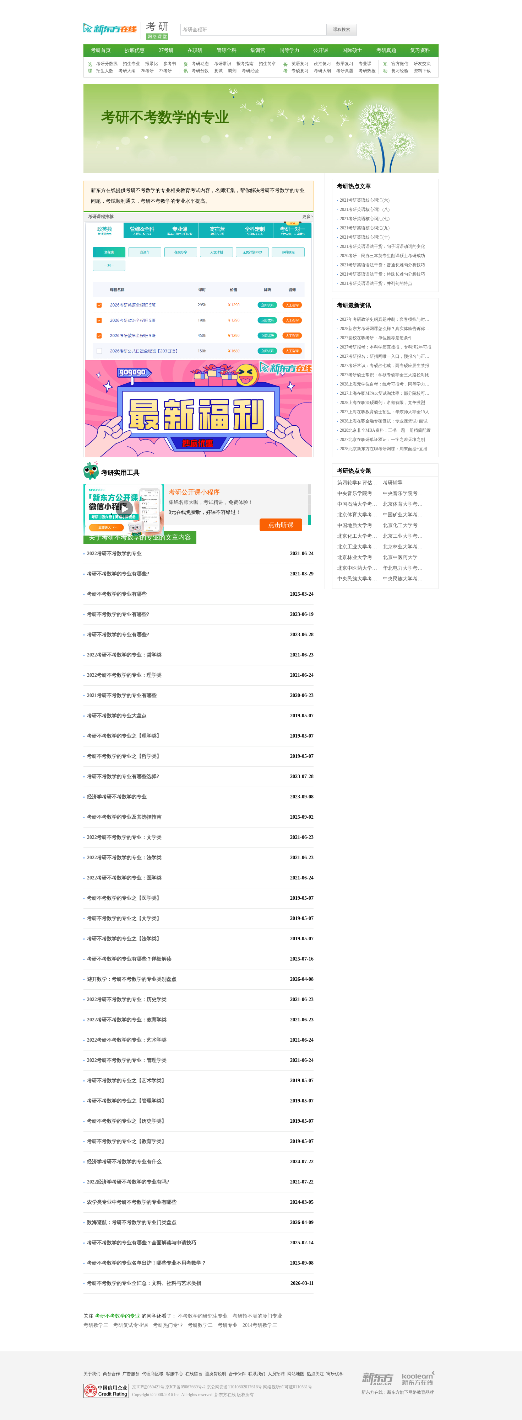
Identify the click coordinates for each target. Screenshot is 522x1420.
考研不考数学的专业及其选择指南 (124, 817)
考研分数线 (107, 63)
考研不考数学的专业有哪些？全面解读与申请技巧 (141, 1242)
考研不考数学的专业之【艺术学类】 (127, 1080)
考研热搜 (367, 70)
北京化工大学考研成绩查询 (405, 525)
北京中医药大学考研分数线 (359, 568)
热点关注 (315, 1373)
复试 (218, 70)
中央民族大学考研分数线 (405, 578)
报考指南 (245, 63)
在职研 (194, 50)
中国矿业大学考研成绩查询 (405, 514)
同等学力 (289, 50)
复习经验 (399, 70)
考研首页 (101, 50)
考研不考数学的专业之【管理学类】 (127, 1100)
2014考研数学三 (260, 1325)
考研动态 (200, 63)
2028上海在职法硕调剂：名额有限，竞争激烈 (382, 402)
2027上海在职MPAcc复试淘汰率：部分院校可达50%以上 (393, 393)
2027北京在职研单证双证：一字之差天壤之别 (382, 439)
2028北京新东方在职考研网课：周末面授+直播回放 (388, 448)
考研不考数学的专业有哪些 (117, 594)
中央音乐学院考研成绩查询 (359, 493)
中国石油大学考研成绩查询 (359, 504)
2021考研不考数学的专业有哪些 (122, 695)
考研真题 (386, 50)
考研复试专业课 (130, 1325)
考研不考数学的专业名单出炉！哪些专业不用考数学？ (146, 1263)
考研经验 (250, 70)
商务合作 (111, 1373)
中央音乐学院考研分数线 (405, 493)
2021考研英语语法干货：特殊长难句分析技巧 (382, 274)
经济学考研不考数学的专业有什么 (124, 1161)
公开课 (320, 50)
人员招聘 (276, 1373)
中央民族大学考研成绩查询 (359, 578)
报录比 (151, 63)
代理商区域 (152, 1373)
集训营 (257, 50)
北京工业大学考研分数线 (359, 546)
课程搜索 (341, 29)
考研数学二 (200, 1325)
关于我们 (91, 1373)
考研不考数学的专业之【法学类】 (124, 938)
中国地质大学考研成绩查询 (359, 525)
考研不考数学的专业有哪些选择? (123, 776)
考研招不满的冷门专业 (257, 1316)
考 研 (157, 26)
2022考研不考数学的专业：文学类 (124, 837)
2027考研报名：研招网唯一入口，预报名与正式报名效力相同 (397, 356)
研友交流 (422, 63)
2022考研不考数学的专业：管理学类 (127, 1060)
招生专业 (131, 63)
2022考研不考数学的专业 (114, 553)
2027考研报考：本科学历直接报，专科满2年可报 (385, 347)
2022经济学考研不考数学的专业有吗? (128, 1182)
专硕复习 (300, 70)
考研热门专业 (168, 1325)
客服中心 (174, 1373)
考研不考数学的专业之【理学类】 (124, 736)
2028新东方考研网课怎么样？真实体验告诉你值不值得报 (393, 328)
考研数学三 (95, 1325)
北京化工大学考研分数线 (359, 536)
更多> (307, 216)
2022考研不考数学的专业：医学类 (124, 878)
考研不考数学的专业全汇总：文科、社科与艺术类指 (144, 1283)
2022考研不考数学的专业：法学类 (124, 857)
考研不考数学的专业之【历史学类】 (127, 1121)
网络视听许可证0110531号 (287, 1386)
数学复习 (344, 63)
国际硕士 (352, 50)
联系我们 (256, 1373)
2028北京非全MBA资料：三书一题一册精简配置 (385, 430)
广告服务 (131, 1373)
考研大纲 (127, 70)
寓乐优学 (334, 1373)
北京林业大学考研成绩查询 (405, 546)
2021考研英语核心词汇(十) (365, 237)
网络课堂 (158, 36)
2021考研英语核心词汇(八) (365, 209)
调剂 (232, 70)
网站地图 (295, 1373)
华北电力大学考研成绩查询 (405, 568)
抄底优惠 (135, 50)
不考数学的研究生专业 (203, 1316)
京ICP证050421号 (148, 1386)
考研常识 (222, 63)
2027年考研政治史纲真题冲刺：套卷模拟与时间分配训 (391, 319)
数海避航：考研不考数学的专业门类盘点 (131, 1222)
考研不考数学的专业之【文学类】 (124, 918)
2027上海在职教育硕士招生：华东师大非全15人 (384, 411)
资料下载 (422, 70)
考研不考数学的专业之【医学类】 (124, 898)
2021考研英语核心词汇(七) (365, 218)
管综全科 (226, 50)
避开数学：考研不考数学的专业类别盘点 (131, 979)
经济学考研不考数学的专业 (117, 796)
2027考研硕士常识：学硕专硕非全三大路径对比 (384, 374)
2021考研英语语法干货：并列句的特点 (376, 283)
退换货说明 (215, 1373)
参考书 (169, 63)
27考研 (166, 50)
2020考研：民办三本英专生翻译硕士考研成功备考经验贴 (393, 255)
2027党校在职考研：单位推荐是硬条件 (376, 337)
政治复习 (322, 63)
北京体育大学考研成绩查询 (405, 504)
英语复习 (300, 63)
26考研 (147, 70)
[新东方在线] (110, 37)
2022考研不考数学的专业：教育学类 (127, 1019)
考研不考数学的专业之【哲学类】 (124, 756)
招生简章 (267, 63)
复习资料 (420, 50)
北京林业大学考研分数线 (359, 557)
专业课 (365, 63)
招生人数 (104, 70)
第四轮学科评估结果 (359, 482)
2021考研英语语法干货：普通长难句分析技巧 (382, 264)
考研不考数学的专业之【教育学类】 (127, 1141)
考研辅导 (393, 482)
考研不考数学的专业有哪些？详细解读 (129, 959)
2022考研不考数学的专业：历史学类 (127, 999)
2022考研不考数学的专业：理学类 (124, 675)
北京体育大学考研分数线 (359, 514)
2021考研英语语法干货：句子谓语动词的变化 (382, 246)
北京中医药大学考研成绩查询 (405, 557)
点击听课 (281, 524)
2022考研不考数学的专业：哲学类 (124, 655)
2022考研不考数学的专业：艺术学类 (127, 1040)
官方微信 (399, 63)
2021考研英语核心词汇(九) (365, 227)
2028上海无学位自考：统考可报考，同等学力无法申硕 (391, 384)
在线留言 (193, 1373)
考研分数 (200, 70)
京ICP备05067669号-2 (185, 1386)
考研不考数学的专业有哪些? (124, 573)
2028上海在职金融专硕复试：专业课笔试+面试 (384, 421)
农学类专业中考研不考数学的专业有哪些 (131, 1202)
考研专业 (228, 1325)
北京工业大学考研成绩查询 (405, 536)
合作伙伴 (237, 1373)
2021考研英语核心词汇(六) (365, 200)
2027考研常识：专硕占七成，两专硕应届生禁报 (384, 365)
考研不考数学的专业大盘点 (117, 715)
